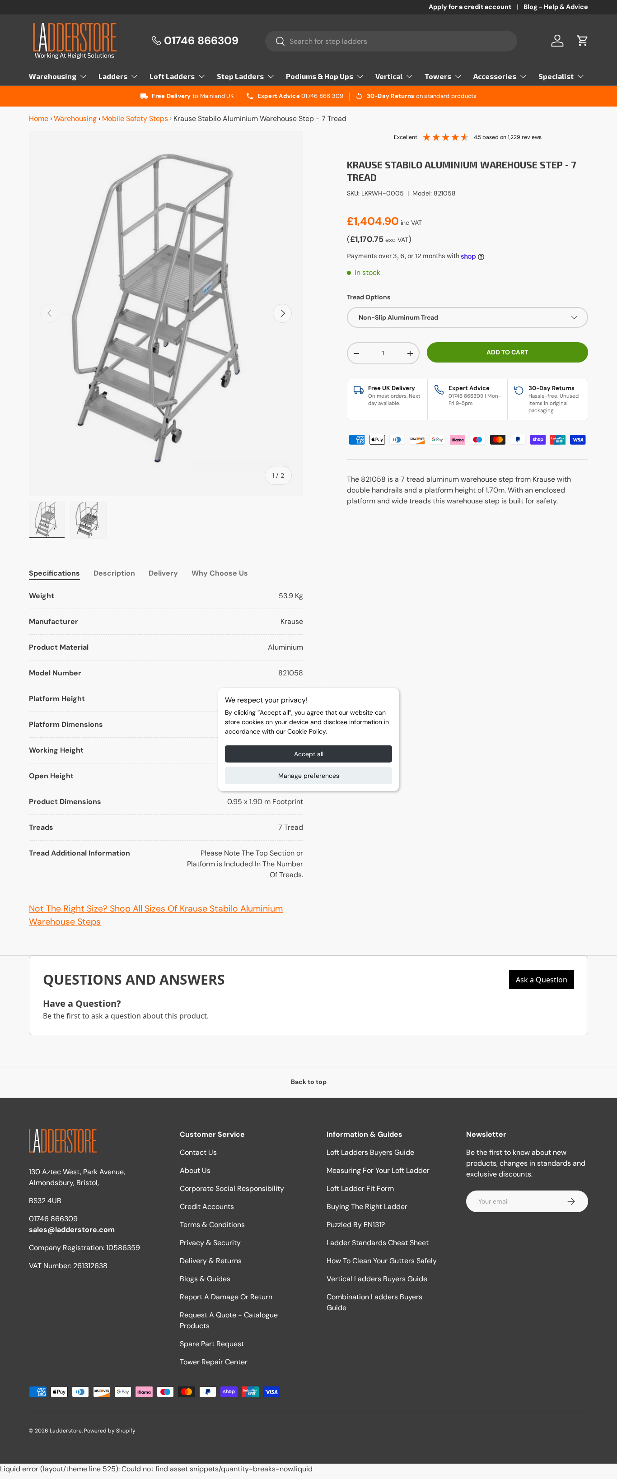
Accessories (494, 76)
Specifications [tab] (54, 573)
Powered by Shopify (110, 1430)
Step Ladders (240, 76)
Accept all (308, 754)
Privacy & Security (210, 1242)
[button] (583, 41)
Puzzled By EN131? (356, 1224)
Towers (438, 76)
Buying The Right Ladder (367, 1206)
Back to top (309, 1082)
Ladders (112, 76)
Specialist (556, 76)
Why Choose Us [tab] (220, 573)
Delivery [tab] (163, 573)
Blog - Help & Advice (556, 7)
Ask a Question (541, 980)
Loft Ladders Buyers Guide (370, 1152)
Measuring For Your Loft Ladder (378, 1170)
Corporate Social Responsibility (232, 1188)
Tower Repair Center (214, 1362)
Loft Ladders (172, 76)
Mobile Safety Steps (135, 118)
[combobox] (391, 41)
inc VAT (411, 223)
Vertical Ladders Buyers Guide (377, 1279)
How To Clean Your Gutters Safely (382, 1260)
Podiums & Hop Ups (319, 76)
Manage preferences (308, 776)
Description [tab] (114, 573)
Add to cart (507, 352)
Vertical (388, 76)
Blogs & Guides (205, 1279)
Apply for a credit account (470, 7)
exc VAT (396, 240)
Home (38, 118)
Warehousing (52, 76)
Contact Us (198, 1152)
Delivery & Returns (211, 1260)
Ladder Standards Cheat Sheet (378, 1242)
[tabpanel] (166, 735)
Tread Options (368, 297)
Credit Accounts (207, 1206)
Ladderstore (66, 1430)
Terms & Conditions (212, 1224)
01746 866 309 (322, 96)
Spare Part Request (212, 1344)
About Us (195, 1170)
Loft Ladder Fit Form (360, 1188)
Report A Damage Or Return (226, 1297)
